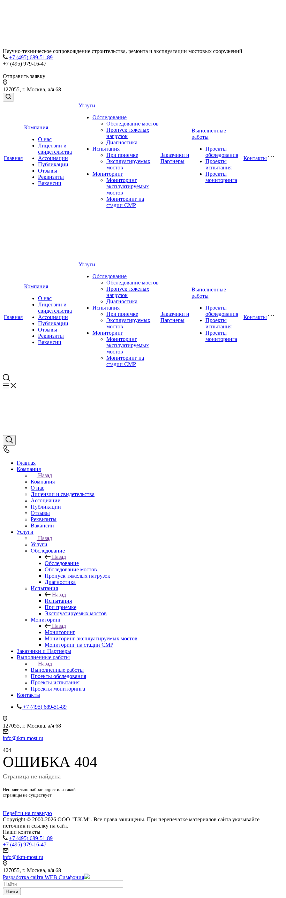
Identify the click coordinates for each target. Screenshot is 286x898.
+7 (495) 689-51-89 (31, 57)
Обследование (109, 117)
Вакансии (49, 183)
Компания (36, 127)
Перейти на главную (27, 813)
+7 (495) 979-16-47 (24, 844)
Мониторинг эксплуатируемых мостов (127, 186)
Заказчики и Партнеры (174, 158)
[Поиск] (8, 97)
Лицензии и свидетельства (55, 149)
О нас (45, 139)
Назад (45, 475)
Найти (12, 891)
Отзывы (47, 171)
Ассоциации (53, 158)
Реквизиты (51, 177)
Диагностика (121, 142)
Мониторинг (107, 174)
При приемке (122, 155)
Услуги (86, 105)
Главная (13, 158)
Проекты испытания (218, 164)
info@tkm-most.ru (23, 738)
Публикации (53, 164)
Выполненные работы (57, 670)
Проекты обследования (221, 152)
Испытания (106, 149)
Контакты (255, 158)
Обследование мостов (132, 124)
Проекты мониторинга (221, 177)
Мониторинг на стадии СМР (125, 202)
